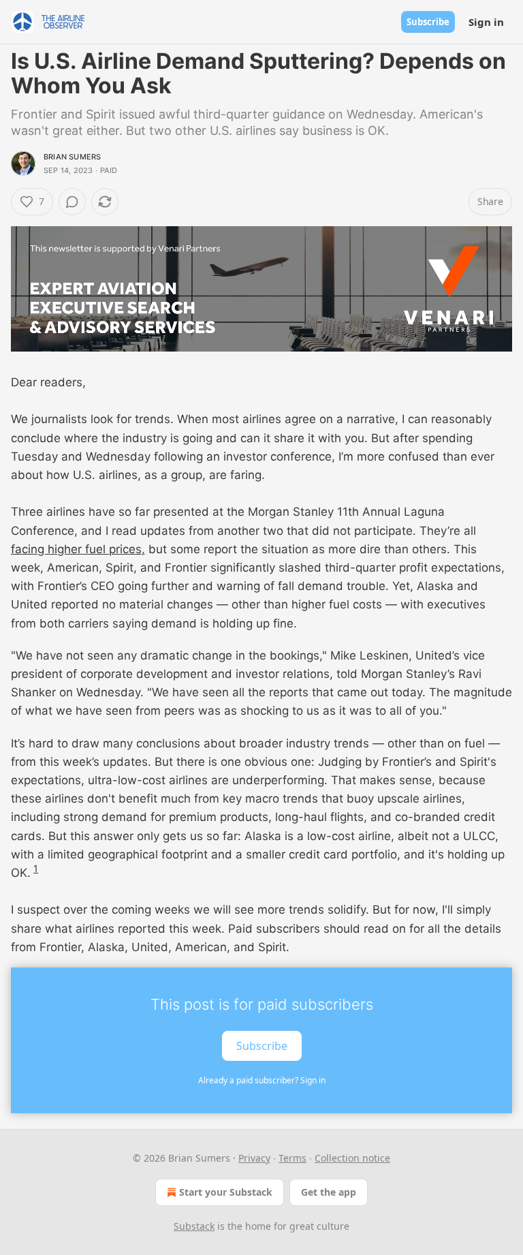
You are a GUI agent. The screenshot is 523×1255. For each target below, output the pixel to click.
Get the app (328, 1192)
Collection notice (352, 1157)
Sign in (486, 22)
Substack (194, 1226)
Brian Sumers (72, 156)
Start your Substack (225, 1192)
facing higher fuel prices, (78, 549)
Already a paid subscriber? (262, 1080)
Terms (292, 1157)
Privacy (254, 1157)
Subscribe (428, 22)
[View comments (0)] (72, 201)
